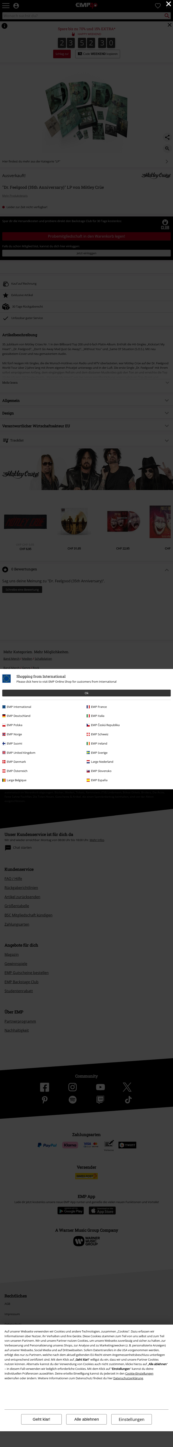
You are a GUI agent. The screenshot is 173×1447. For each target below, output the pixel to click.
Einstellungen (131, 1419)
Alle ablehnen (86, 1419)
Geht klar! (41, 1419)
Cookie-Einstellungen (139, 1373)
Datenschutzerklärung (128, 1378)
